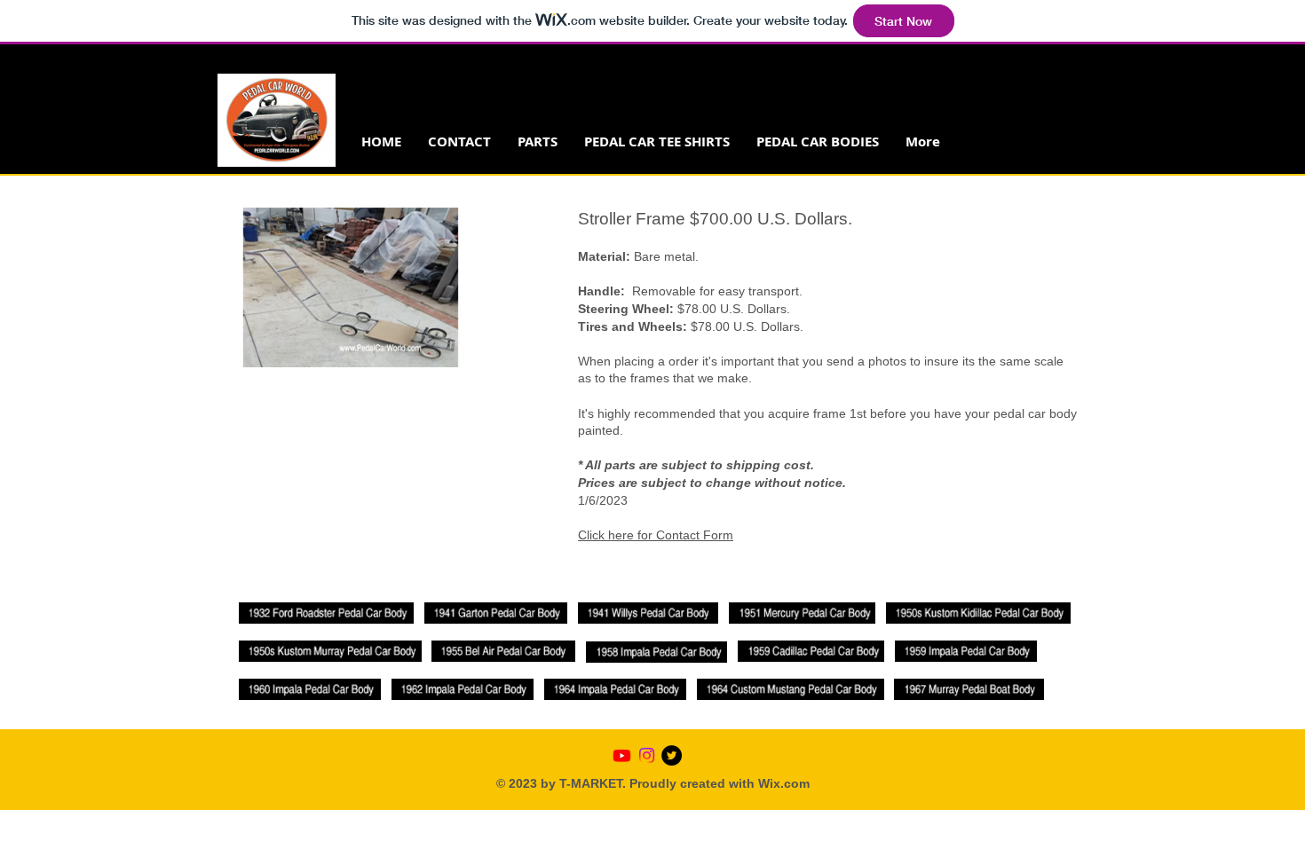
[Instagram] (647, 755)
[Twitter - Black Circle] (671, 755)
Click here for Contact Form (655, 535)
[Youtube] (622, 755)
